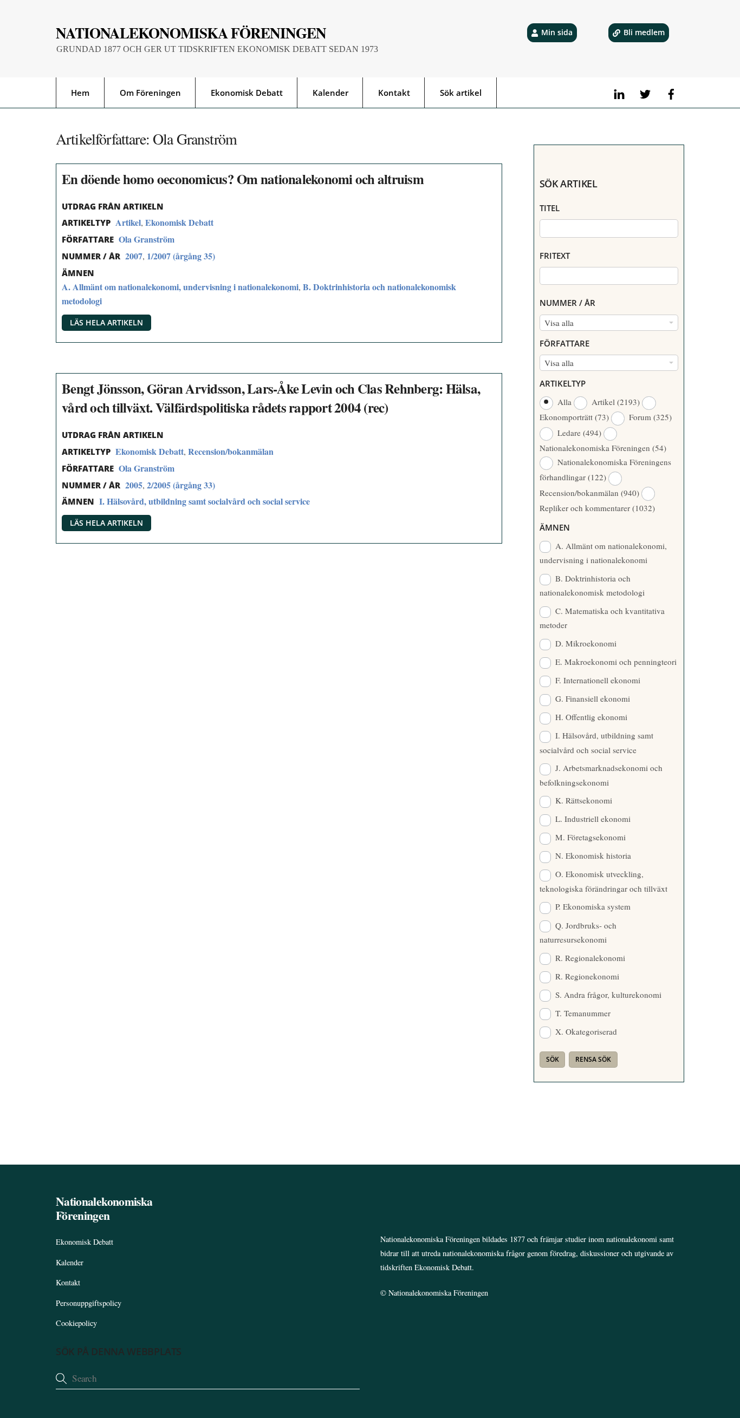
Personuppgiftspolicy (88, 1303)
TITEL (550, 207)
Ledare (578, 432)
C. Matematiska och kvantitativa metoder (602, 617)
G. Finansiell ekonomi (591, 698)
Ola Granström (146, 239)
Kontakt (394, 92)
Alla (564, 401)
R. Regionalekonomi (589, 957)
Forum (649, 416)
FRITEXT (555, 255)
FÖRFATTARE (564, 343)
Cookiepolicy (76, 1323)
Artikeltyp (563, 383)
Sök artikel (461, 92)
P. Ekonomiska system (592, 906)
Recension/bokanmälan (231, 451)
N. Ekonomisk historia (592, 855)
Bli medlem (644, 32)
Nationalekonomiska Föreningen (438, 1293)
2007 (133, 256)
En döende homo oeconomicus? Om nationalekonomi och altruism (243, 179)
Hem (80, 92)
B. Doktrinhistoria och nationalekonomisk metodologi (592, 585)
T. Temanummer (582, 1013)
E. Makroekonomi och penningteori (615, 661)
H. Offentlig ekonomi (590, 716)
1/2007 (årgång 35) (181, 256)
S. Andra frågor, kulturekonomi (607, 994)
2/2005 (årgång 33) (181, 485)
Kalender (330, 92)
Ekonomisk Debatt (247, 92)
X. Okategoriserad (585, 1031)
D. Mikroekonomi (584, 643)
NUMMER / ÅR (567, 302)
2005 (133, 485)
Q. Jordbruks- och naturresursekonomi (578, 932)
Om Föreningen (150, 92)
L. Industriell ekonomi (592, 818)
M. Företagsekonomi (589, 837)
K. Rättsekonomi (582, 800)
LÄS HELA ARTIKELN (106, 322)
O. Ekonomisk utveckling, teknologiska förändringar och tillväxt (603, 880)
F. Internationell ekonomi (596, 680)
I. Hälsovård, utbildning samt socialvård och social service (204, 501)
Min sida (557, 32)
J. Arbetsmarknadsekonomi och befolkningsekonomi (601, 774)
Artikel (128, 222)
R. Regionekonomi (586, 976)
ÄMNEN (555, 527)
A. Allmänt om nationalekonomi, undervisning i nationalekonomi (180, 286)
